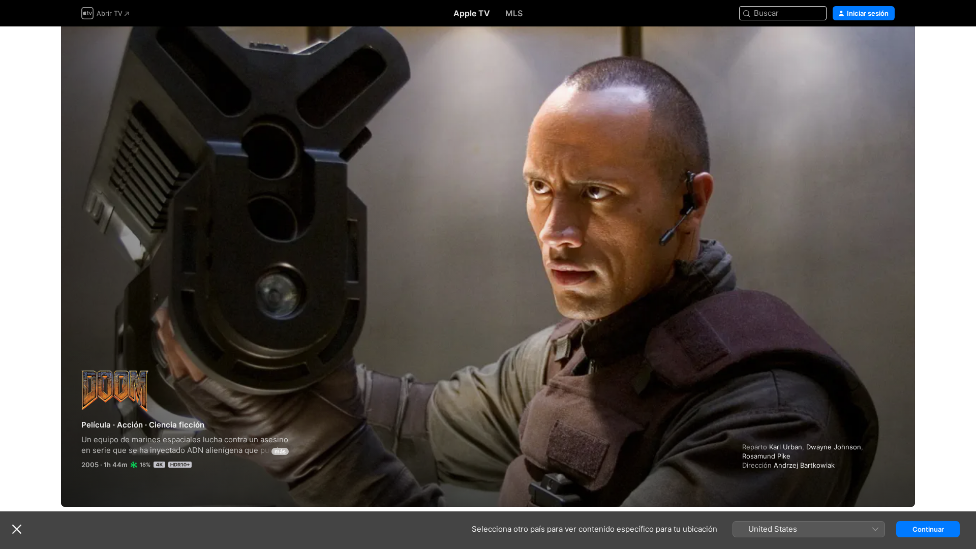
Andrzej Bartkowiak (804, 465)
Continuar (928, 529)
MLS (514, 13)
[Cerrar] (16, 529)
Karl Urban (785, 447)
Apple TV (471, 13)
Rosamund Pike (766, 456)
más (280, 451)
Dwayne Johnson (833, 447)
